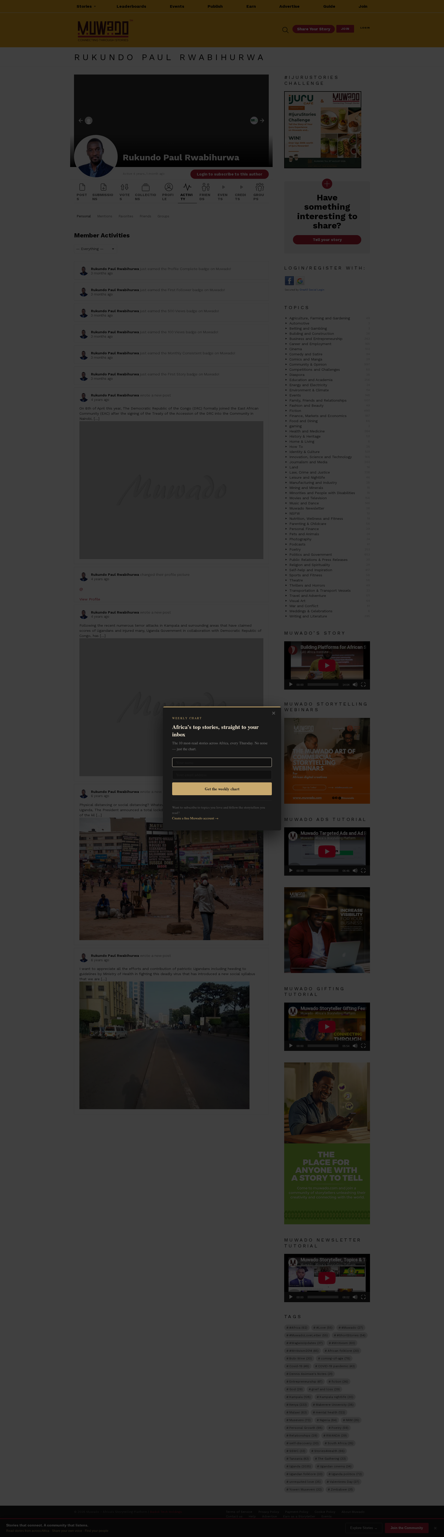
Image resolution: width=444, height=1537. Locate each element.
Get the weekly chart (222, 789)
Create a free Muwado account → (195, 818)
